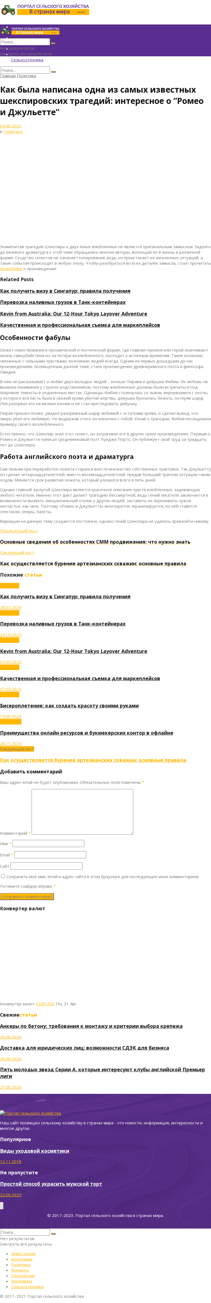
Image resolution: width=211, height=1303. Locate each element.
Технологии (23, 1275)
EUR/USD (45, 1003)
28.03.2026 (10, 607)
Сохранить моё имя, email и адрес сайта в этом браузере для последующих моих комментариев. (103, 876)
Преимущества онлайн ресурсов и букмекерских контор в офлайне (86, 732)
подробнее (11, 268)
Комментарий (15, 833)
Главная (8, 75)
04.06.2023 (10, 126)
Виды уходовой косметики (34, 1150)
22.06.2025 (10, 1194)
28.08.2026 (10, 1058)
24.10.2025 (10, 634)
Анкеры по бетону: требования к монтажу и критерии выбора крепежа (91, 1026)
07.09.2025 (10, 689)
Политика (26, 75)
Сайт (4, 866)
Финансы (20, 1270)
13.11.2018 (10, 1161)
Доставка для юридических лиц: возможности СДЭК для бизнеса (84, 1047)
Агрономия (10, 721)
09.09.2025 (10, 662)
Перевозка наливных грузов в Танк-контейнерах (63, 302)
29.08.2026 (10, 1037)
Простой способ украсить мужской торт (51, 1183)
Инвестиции (23, 1253)
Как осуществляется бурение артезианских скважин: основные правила (93, 760)
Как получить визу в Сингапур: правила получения (65, 290)
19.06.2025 (10, 716)
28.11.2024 (10, 743)
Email (6, 854)
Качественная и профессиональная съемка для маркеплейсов (80, 325)
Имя (5, 843)
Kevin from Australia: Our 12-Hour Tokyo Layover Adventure (73, 313)
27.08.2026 (10, 1087)
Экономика (21, 1281)
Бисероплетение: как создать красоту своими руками (69, 705)
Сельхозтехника (27, 59)
